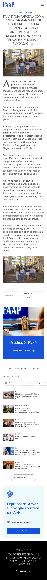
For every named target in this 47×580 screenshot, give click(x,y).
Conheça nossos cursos (21, 351)
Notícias (19, 13)
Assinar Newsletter (23, 531)
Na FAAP (28, 13)
